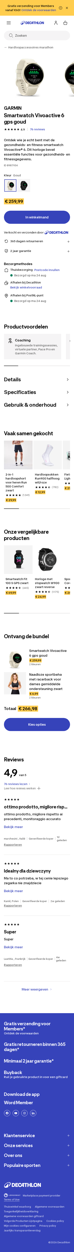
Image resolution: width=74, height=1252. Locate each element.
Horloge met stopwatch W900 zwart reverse (47, 583)
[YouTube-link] (16, 1113)
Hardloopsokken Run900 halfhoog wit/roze (47, 478)
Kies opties (37, 724)
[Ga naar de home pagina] (32, 23)
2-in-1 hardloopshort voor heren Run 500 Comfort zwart (16, 482)
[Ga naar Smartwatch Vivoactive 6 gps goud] (15, 659)
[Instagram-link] (24, 1113)
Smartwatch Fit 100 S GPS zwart (17, 581)
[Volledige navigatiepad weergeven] (5, 47)
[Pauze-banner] (60, 8)
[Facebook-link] (7, 1113)
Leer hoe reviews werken (20, 788)
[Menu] (8, 23)
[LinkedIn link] (33, 1113)
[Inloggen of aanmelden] (56, 23)
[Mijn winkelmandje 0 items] (65, 23)
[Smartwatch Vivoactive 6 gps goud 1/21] (28, 77)
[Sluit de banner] (67, 8)
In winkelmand (37, 217)
